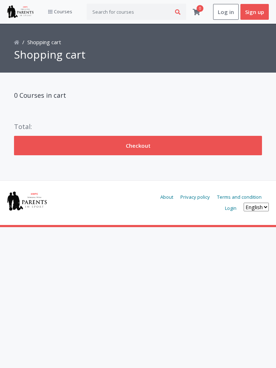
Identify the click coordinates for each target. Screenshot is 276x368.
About (166, 197)
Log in (226, 11)
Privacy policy (195, 197)
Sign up (254, 11)
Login (230, 208)
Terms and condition (239, 197)
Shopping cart (44, 42)
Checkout (138, 145)
